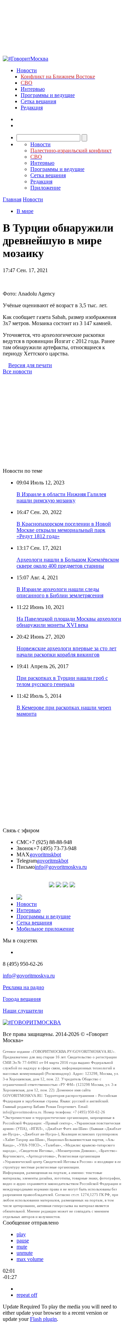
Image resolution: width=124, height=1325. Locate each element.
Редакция (32, 107)
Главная (12, 199)
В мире (25, 211)
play (21, 1234)
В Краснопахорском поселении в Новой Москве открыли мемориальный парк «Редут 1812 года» (64, 530)
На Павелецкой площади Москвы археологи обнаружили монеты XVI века (69, 622)
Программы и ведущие (48, 95)
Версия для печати (30, 365)
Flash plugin (43, 1319)
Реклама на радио (23, 987)
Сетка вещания (38, 101)
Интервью (33, 89)
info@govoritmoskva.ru (61, 867)
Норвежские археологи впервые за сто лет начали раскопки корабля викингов (66, 651)
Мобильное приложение (45, 929)
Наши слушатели (23, 1011)
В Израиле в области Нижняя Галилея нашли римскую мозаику (61, 497)
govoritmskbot (45, 854)
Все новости (17, 371)
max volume (30, 1259)
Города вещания (22, 999)
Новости (27, 70)
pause (23, 1240)
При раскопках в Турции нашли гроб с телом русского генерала (62, 681)
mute (22, 1247)
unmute (25, 1253)
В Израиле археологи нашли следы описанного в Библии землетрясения (60, 592)
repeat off (27, 1295)
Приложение (45, 188)
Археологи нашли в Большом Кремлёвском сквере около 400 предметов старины (68, 563)
